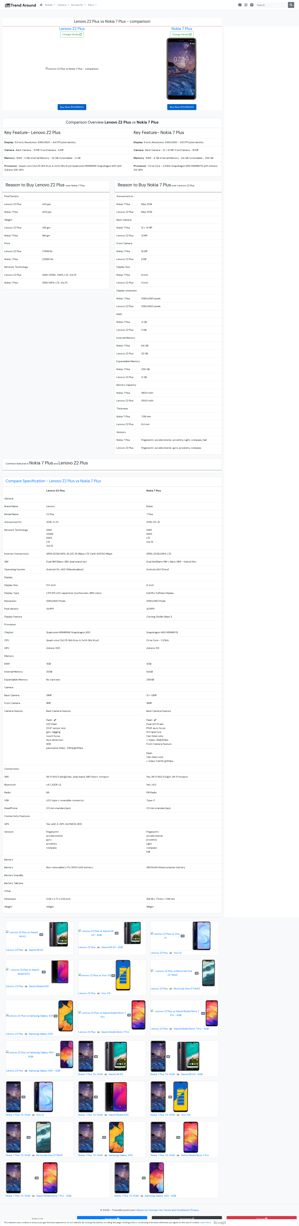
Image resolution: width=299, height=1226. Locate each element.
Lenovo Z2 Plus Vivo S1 (166, 952)
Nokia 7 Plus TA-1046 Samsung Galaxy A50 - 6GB (145, 1195)
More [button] (91, 5)
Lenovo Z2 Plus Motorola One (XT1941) (175, 988)
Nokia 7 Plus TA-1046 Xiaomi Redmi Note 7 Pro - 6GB (38, 1195)
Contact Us (156, 1210)
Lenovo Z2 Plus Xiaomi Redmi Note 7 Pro (103, 1032)
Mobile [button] (49, 5)
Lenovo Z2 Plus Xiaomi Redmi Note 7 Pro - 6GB (180, 1028)
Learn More (205, 1222)
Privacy (195, 1210)
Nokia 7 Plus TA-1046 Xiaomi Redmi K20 (103, 1114)
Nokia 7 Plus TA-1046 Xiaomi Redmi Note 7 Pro (180, 1155)
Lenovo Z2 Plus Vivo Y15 (94, 993)
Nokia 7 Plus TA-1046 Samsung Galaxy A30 (105, 1155)
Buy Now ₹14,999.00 (72, 107)
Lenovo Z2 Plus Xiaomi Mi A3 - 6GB (100, 947)
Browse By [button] (77, 5)
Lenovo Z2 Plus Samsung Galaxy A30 (29, 1033)
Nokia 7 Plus (181, 28)
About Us (142, 1210)
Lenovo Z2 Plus (72, 28)
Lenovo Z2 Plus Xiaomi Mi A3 (24, 950)
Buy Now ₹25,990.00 (182, 107)
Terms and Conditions (176, 1210)
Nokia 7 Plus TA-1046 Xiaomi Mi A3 (100, 1074)
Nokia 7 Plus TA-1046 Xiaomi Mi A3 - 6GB (176, 1074)
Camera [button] (62, 5)
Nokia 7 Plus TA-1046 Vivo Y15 (170, 1114)
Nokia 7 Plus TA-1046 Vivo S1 (25, 1114)
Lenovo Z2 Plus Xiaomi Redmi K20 (27, 986)
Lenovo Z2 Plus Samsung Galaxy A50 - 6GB (33, 1070)
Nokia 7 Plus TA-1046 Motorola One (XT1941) (34, 1155)
